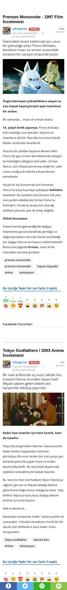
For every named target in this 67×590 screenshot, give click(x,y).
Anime (9, 546)
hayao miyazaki (47, 266)
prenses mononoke (17, 260)
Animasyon (27, 546)
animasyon (26, 272)
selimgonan (19, 29)
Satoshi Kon (41, 540)
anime (9, 272)
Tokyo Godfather (16, 540)
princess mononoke (18, 266)
